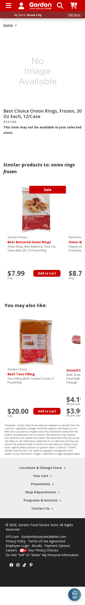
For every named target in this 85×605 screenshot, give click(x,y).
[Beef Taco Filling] (36, 341)
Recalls (37, 546)
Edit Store (74, 15)
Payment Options (57, 546)
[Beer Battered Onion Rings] (36, 209)
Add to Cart (47, 273)
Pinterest (31, 565)
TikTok (24, 565)
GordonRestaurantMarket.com (43, 536)
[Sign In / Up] (21, 5)
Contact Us (41, 508)
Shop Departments (40, 492)
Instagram (18, 565)
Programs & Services (41, 500)
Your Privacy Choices (43, 550)
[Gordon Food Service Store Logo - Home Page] (41, 5)
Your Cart (40, 476)
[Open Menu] (8, 5)
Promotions (40, 484)
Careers (11, 550)
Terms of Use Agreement (47, 541)
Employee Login (17, 546)
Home (8, 25)
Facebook (11, 565)
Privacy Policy (16, 541)
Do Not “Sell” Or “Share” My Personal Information (42, 555)
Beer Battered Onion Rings (29, 240)
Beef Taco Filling (21, 372)
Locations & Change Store (40, 468)
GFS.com (12, 536)
